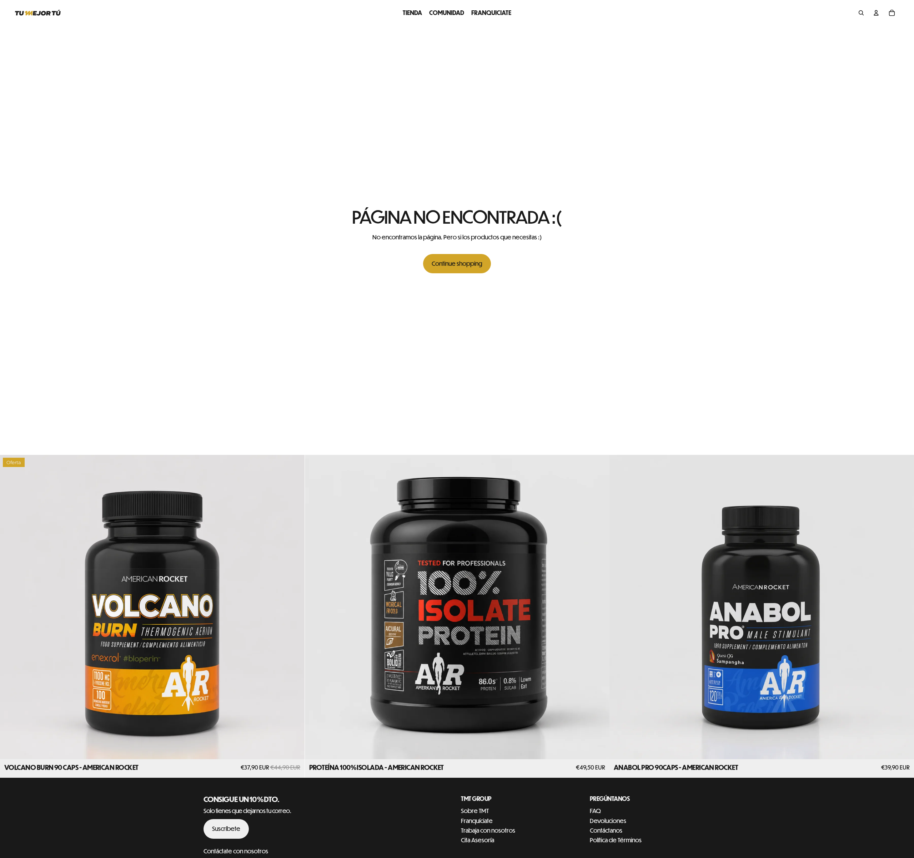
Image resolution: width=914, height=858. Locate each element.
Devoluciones (608, 820)
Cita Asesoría (477, 840)
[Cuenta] (876, 13)
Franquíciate (477, 820)
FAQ (595, 810)
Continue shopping (457, 263)
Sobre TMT (475, 810)
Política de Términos (616, 840)
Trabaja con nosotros (488, 830)
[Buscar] (861, 13)
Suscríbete (226, 828)
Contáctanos (606, 830)
